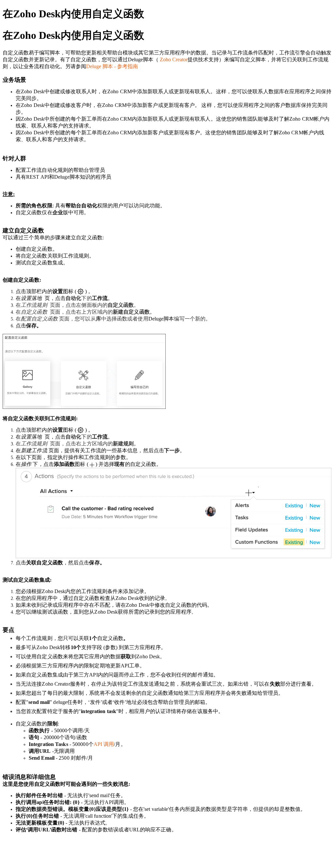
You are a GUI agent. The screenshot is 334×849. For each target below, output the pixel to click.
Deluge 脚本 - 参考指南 (112, 66)
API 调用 (104, 744)
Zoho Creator (174, 59)
